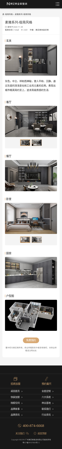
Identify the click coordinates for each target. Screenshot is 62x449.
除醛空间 (15, 402)
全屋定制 (46, 391)
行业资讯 (46, 414)
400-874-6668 (33, 425)
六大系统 (46, 397)
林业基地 (46, 402)
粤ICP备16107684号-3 (31, 443)
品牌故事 (15, 408)
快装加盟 (15, 397)
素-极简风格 (7, 14)
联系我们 (46, 408)
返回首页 (15, 391)
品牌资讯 (15, 414)
